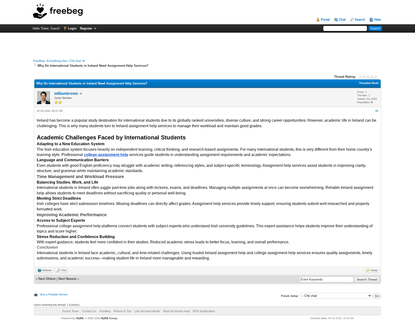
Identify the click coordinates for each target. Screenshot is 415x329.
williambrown (66, 93)
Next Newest (67, 279)
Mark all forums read (176, 311)
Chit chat (75, 61)
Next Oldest (46, 279)
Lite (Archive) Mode (147, 311)
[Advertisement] (207, 43)
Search (360, 19)
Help (377, 19)
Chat (342, 19)
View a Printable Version (53, 294)
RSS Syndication (204, 311)
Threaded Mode (369, 83)
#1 (376, 110)
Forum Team (70, 311)
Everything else (57, 61)
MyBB (80, 318)
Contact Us (89, 311)
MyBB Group (109, 318)
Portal (325, 19)
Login (72, 28)
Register (86, 28)
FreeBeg (38, 61)
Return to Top (122, 311)
